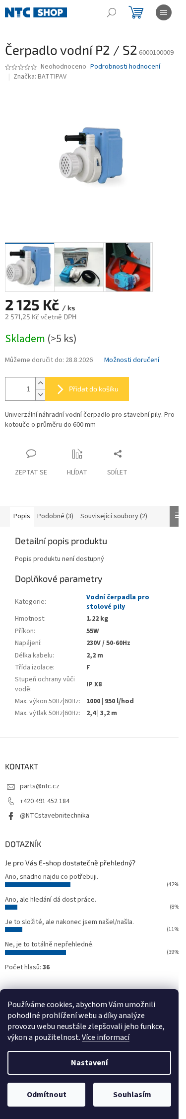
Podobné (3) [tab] (55, 516)
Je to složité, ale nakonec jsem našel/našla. (69, 922)
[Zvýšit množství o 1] (40, 383)
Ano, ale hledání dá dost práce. (50, 900)
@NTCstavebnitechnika (54, 816)
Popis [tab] (21, 516)
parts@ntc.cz (40, 786)
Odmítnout (46, 1094)
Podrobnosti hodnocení (125, 67)
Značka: (39, 77)
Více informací (105, 1037)
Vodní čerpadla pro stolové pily (117, 602)
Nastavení (89, 1062)
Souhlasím (132, 1094)
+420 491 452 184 (44, 801)
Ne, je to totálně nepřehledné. (49, 944)
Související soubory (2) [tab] (113, 516)
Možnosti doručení (131, 360)
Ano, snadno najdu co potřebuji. (51, 877)
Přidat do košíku (94, 388)
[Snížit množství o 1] (40, 394)
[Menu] (164, 12)
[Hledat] (112, 12)
